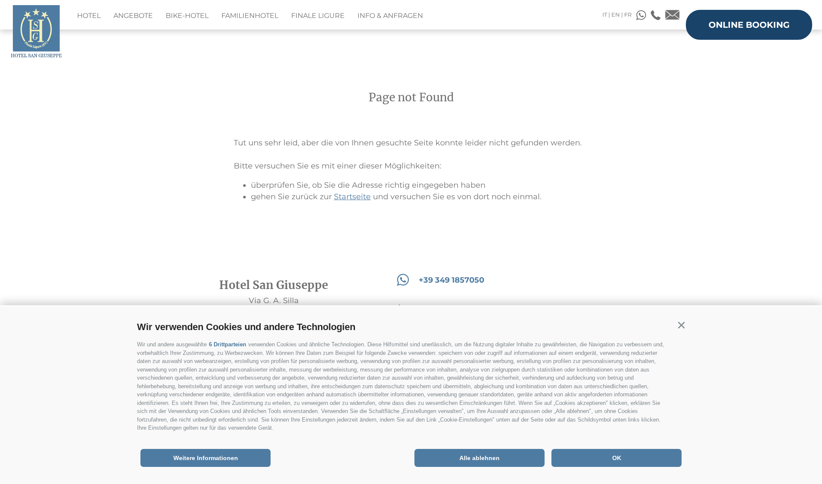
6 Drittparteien (227, 344)
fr (627, 14)
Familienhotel (249, 16)
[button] (681, 325)
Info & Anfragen (390, 16)
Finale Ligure (318, 16)
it (604, 14)
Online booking (749, 25)
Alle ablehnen (479, 457)
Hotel (89, 16)
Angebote (133, 16)
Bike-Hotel (187, 16)
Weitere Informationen (205, 457)
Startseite (352, 196)
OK (616, 457)
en (615, 14)
